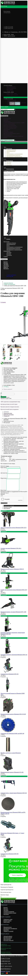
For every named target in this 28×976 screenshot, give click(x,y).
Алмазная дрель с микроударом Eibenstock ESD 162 (14, 793)
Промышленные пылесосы (10, 126)
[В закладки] (7, 397)
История (9, 253)
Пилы (8, 152)
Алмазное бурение (8, 132)
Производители (8, 927)
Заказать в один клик (6, 398)
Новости (6, 267)
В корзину (3, 397)
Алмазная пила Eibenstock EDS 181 (10, 674)
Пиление (6, 130)
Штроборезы (7, 129)
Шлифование (7, 121)
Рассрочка (9, 255)
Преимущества (10, 169)
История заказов (8, 937)
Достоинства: (4, 473)
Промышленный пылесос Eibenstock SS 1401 (12, 772)
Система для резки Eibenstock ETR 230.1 (11, 548)
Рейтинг (3, 494)
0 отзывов (3, 302)
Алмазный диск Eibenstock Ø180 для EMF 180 (12, 733)
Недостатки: (4, 478)
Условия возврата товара (10, 913)
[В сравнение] (8, 397)
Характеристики (8, 413)
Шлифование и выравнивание (14, 156)
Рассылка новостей (8, 940)
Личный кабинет (8, 936)
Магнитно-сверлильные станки (12, 133)
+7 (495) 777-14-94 (8, 26)
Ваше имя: (3, 467)
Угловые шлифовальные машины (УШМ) (14, 122)
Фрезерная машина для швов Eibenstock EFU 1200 (13, 611)
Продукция (9, 148)
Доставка (9, 252)
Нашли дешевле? (8, 389)
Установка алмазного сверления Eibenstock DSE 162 (14, 654)
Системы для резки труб (10, 128)
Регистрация (7, 11)
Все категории (7, 118)
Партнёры (6, 929)
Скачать (8, 239)
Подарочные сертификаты (10, 928)
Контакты (6, 268)
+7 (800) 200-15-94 (8, 28)
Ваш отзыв (3, 490)
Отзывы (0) (6, 416)
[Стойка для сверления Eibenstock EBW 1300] (4, 347)
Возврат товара (7, 920)
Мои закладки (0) (11, 86)
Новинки (6, 120)
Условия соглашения (9, 911)
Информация (9, 160)
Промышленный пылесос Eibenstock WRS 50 (12, 569)
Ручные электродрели (9, 124)
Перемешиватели (8, 134)
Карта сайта (7, 922)
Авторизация (7, 12)
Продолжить (4, 503)
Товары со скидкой (8, 931)
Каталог (6, 261)
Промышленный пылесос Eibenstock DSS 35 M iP (13, 714)
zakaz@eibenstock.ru (6, 968)
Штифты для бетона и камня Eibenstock (11, 753)
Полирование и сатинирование (15, 154)
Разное (5, 137)
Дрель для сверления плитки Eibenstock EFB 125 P (13, 527)
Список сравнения (11, 88)
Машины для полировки (10, 125)
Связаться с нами (8, 919)
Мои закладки (7, 939)
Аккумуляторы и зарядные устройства (13, 136)
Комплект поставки (9, 414)
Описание (6, 412)
